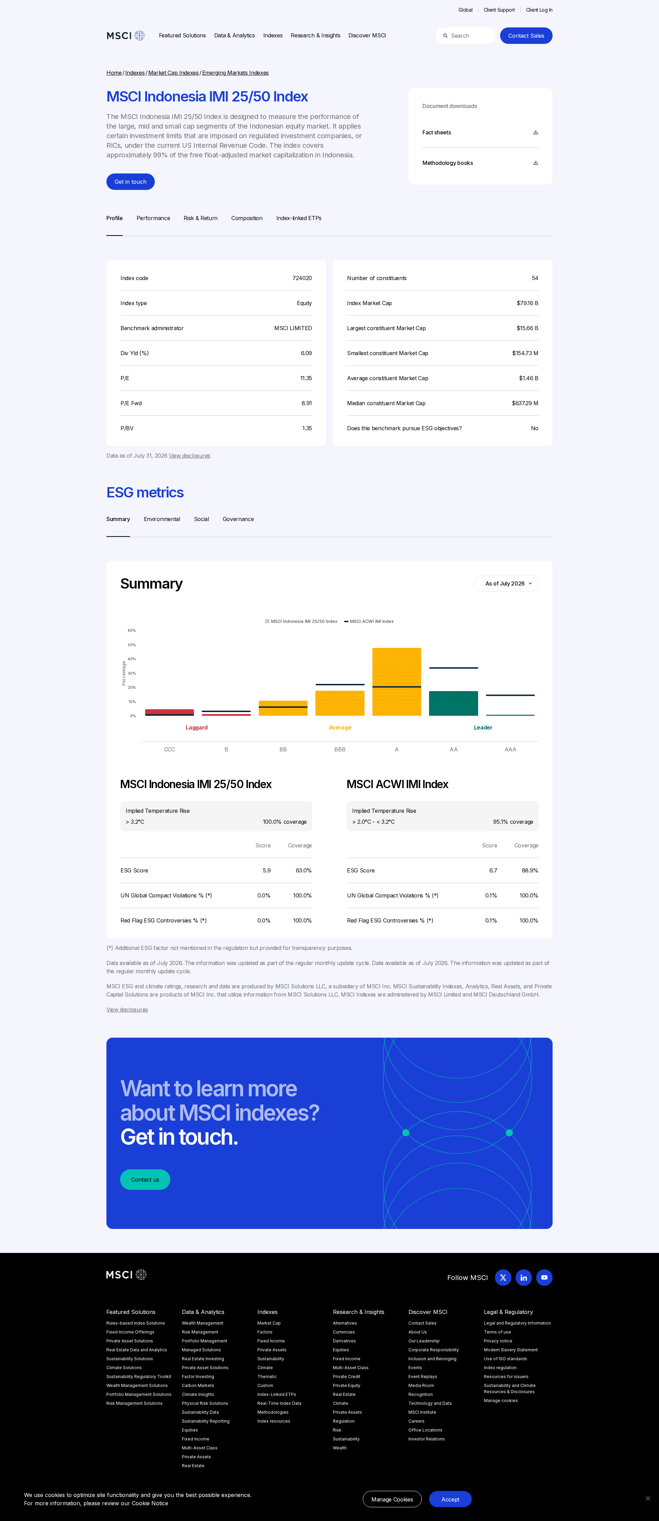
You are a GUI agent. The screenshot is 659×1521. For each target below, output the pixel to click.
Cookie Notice (150, 1503)
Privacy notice (498, 1340)
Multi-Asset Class (200, 1447)
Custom (265, 1385)
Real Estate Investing (203, 1358)
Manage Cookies (392, 1499)
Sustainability (270, 1358)
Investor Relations (426, 1438)
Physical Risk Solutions (205, 1403)
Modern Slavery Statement (511, 1349)
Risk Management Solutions (134, 1403)
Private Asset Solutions (129, 1340)
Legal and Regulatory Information (517, 1323)
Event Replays (422, 1376)
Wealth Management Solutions (137, 1385)
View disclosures (189, 455)
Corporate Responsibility (433, 1349)
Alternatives (345, 1323)
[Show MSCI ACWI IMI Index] (369, 621)
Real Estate (193, 1465)
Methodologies (273, 1412)
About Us (417, 1332)
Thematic (267, 1376)
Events (415, 1367)
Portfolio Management (204, 1340)
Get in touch (131, 181)
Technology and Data (430, 1403)
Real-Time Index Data (279, 1403)
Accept (450, 1499)
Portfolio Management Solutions (139, 1394)
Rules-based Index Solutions (135, 1323)
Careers (416, 1421)
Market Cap (269, 1323)
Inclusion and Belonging (432, 1358)
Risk (337, 1430)
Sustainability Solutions (129, 1358)
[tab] (114, 225)
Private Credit (346, 1376)
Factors (265, 1332)
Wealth (340, 1447)
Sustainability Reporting (206, 1421)
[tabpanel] (329, 348)
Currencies (344, 1332)
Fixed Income (195, 1438)
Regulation (344, 1421)
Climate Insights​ (198, 1394)
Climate (265, 1367)
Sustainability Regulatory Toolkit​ (138, 1376)
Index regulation (500, 1367)
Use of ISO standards (505, 1358)
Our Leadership (424, 1340)
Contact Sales (526, 35)
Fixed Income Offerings (130, 1332)
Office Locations (425, 1430)
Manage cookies (501, 1400)
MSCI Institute (422, 1412)
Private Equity (346, 1385)
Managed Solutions (201, 1349)
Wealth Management (202, 1323)
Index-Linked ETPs (276, 1394)
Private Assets (196, 1456)
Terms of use (497, 1332)
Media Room (421, 1385)
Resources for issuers (506, 1376)
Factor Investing (198, 1376)
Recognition (420, 1394)
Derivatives (344, 1340)
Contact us (145, 1179)
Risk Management (200, 1332)
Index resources (273, 1421)
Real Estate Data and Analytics (136, 1349)
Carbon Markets (198, 1385)
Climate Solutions (124, 1367)
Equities (190, 1430)
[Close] (648, 1498)
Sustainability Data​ (200, 1412)
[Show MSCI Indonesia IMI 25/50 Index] (301, 621)
